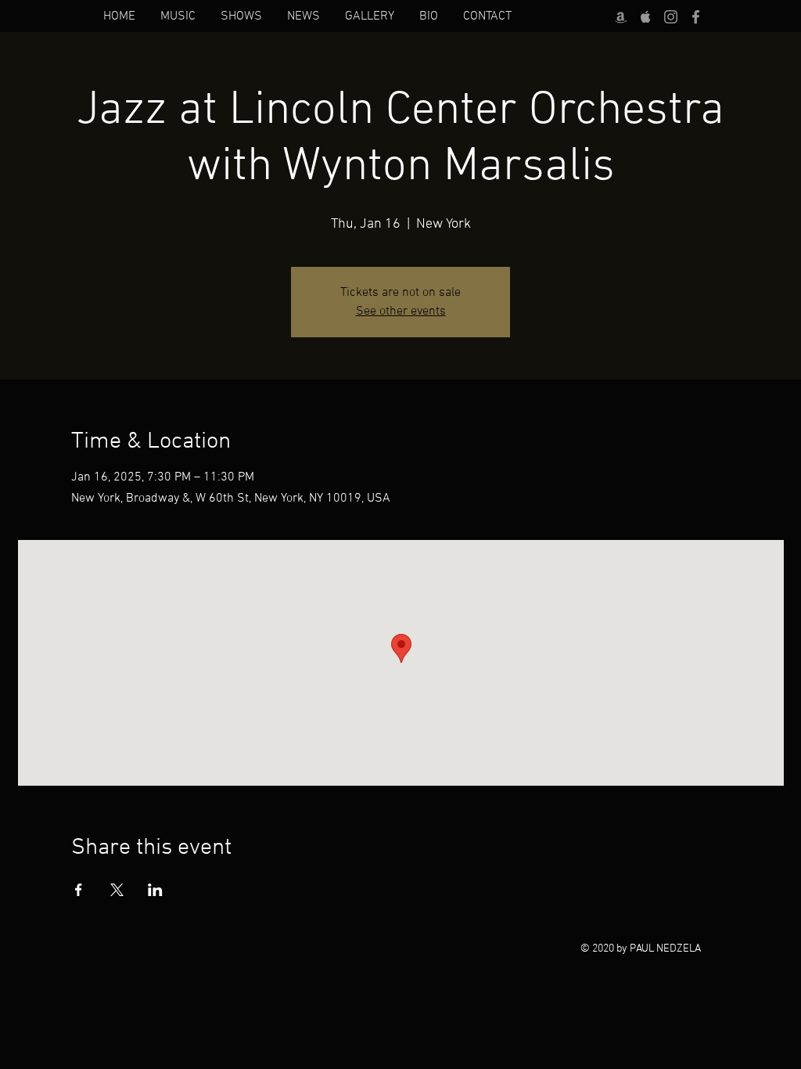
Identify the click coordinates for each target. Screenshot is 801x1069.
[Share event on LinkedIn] (155, 890)
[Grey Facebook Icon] (696, 17)
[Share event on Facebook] (78, 890)
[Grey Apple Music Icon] (646, 17)
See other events (401, 311)
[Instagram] (671, 17)
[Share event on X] (117, 890)
